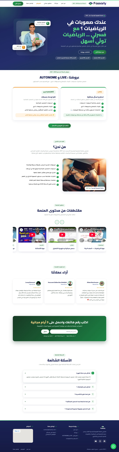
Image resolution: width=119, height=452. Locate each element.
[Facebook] (104, 441)
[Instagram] (100, 441)
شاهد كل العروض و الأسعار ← (59, 125)
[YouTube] (95, 441)
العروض (23, 449)
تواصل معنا (16, 449)
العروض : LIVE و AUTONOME (70, 435)
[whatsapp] (113, 446)
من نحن (75, 430)
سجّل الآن (18, 3)
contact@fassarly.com (49, 430)
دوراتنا (76, 432)
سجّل (45, 331)
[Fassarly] (97, 3)
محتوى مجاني (47, 3)
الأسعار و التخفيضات (72, 438)
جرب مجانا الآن (99, 52)
